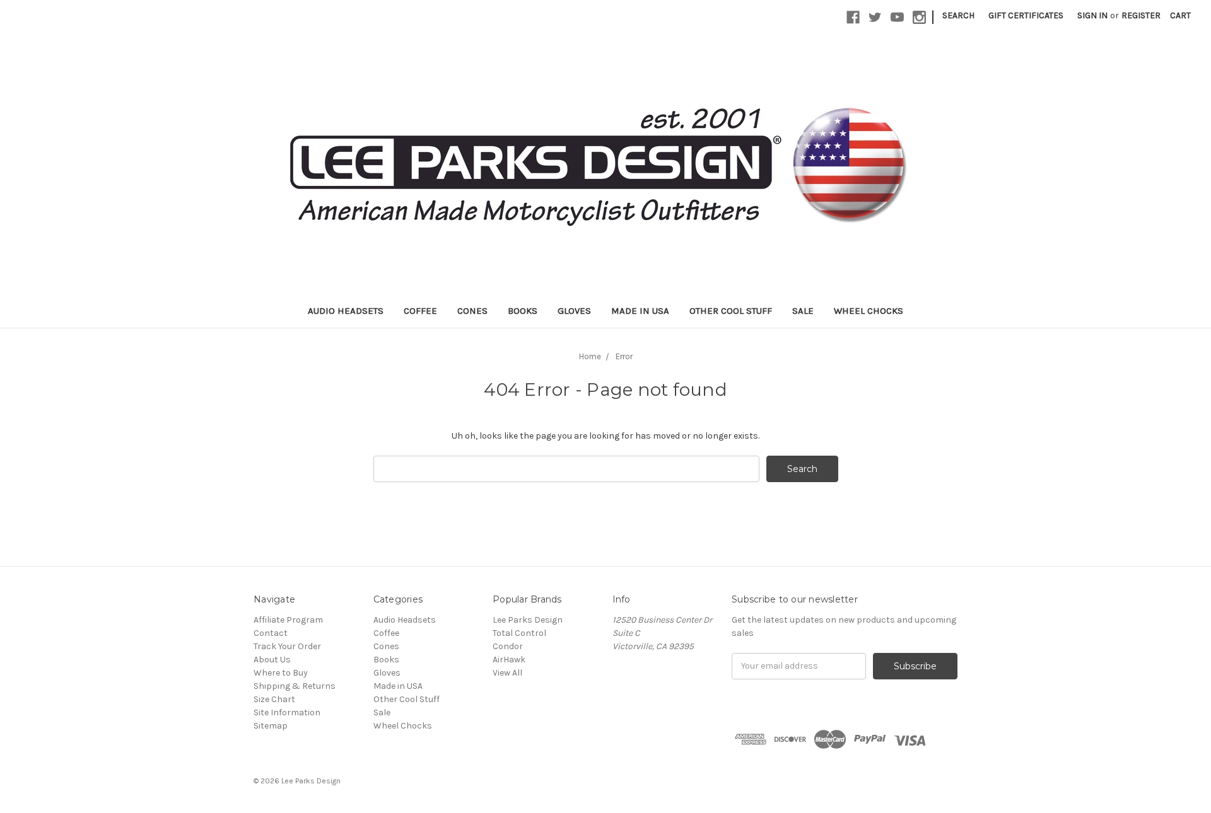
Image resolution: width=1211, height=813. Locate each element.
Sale (803, 310)
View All (507, 672)
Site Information (287, 712)
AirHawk (509, 659)
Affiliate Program (288, 619)
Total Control (519, 633)
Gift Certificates (1025, 15)
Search (958, 15)
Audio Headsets (345, 310)
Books (522, 310)
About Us (272, 659)
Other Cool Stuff (730, 310)
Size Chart (274, 699)
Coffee (420, 310)
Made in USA (640, 310)
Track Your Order (287, 646)
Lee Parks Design (528, 619)
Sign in (1092, 15)
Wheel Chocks (868, 310)
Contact (271, 633)
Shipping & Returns (295, 686)
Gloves (574, 310)
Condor (508, 646)
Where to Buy (281, 672)
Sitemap (271, 725)
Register (1141, 15)
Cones (472, 310)
